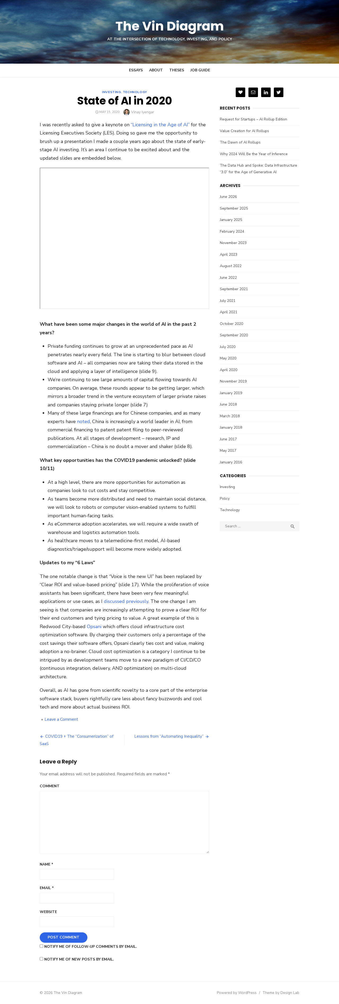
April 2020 (228, 369)
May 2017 (228, 450)
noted (83, 421)
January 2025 (231, 219)
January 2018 (231, 427)
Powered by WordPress (237, 992)
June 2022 (228, 277)
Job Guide (200, 70)
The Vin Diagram (169, 26)
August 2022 (231, 265)
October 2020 (231, 323)
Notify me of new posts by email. (79, 959)
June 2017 (228, 439)
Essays (136, 70)
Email (47, 887)
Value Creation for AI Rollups (244, 130)
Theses (176, 70)
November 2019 (233, 381)
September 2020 (234, 335)
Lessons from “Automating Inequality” (169, 736)
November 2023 (233, 242)
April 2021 (228, 312)
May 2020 (228, 358)
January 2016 (231, 462)
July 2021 (227, 300)
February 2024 (232, 231)
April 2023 (228, 254)
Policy (225, 498)
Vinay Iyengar (142, 112)
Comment (50, 786)
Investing (111, 92)
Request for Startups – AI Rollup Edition (253, 119)
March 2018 (230, 416)
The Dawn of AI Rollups (240, 142)
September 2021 (234, 289)
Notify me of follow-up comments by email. (90, 946)
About (156, 70)
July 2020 (227, 346)
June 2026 (228, 196)
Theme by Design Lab (280, 992)
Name (46, 864)
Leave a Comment (61, 719)
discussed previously (126, 601)
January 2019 (231, 392)
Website (48, 911)
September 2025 (234, 208)
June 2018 (228, 404)
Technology (135, 92)
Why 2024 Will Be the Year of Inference (254, 154)
